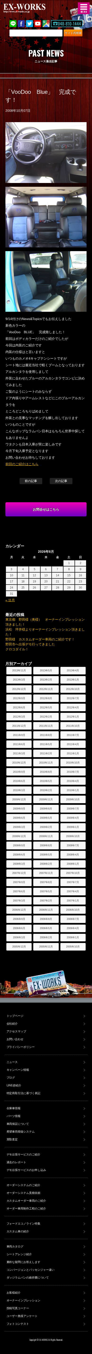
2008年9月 (19, 845)
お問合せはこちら (46, 509)
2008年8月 (46, 845)
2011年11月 (46, 725)
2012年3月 (19, 716)
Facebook (21, 23)
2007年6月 (19, 891)
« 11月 (10, 600)
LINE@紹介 (14, 1085)
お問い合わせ (15, 1039)
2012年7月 (73, 698)
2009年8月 (46, 808)
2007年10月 (73, 873)
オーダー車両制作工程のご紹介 (26, 1208)
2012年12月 (19, 689)
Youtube (37, 23)
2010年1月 (73, 790)
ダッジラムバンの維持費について (28, 1277)
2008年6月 (19, 854)
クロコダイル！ (17, 649)
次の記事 (61, 481)
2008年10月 (73, 836)
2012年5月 (46, 707)
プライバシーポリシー (21, 1047)
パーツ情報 (14, 1116)
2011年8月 (46, 735)
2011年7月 (73, 735)
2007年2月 (46, 900)
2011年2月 (46, 753)
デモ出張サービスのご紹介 (24, 1154)
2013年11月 (19, 670)
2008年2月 (46, 863)
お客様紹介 (14, 1292)
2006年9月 (19, 919)
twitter (29, 23)
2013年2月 (46, 679)
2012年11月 (46, 689)
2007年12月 (19, 873)
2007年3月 (19, 900)
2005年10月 (73, 946)
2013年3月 (19, 679)
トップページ (15, 1016)
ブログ (11, 1077)
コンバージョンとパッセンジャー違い (31, 1269)
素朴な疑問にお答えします (24, 1262)
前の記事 (31, 481)
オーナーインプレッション (24, 1300)
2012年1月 (73, 716)
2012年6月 (19, 707)
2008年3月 (19, 863)
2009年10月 (73, 799)
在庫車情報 (14, 1108)
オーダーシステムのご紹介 (24, 1185)
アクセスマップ (16, 1031)
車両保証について (18, 1124)
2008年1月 (73, 863)
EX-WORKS (31, 8)
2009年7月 (73, 808)
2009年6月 (19, 817)
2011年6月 (19, 744)
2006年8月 (46, 919)
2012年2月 (46, 716)
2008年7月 (73, 845)
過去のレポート (16, 1162)
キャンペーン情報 (18, 1070)
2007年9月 (19, 882)
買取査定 (12, 1139)
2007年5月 (46, 891)
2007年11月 (46, 873)
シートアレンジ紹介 (19, 1254)
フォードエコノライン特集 (24, 1223)
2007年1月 (73, 900)
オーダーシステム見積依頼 (24, 1193)
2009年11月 (46, 799)
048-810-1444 (69, 24)
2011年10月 (73, 725)
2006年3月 (19, 937)
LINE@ (13, 23)
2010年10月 (73, 762)
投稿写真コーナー (18, 1308)
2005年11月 (46, 946)
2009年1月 (73, 827)
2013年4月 (73, 670)
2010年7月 (73, 771)
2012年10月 (73, 689)
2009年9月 (19, 808)
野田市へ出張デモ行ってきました (30, 644)
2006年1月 (73, 937)
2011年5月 (46, 744)
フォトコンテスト (18, 1323)
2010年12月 (19, 762)
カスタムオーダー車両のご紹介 (26, 1200)
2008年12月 (19, 836)
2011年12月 (19, 725)
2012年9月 (19, 698)
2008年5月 (46, 854)
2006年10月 (73, 909)
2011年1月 (73, 753)
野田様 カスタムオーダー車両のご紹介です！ (40, 639)
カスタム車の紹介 (18, 1231)
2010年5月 (46, 781)
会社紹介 (12, 1023)
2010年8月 (46, 771)
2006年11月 (46, 909)
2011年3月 (19, 753)
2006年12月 (19, 909)
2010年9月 (19, 771)
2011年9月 (19, 735)
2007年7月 (73, 882)
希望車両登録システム (21, 1131)
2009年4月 (73, 817)
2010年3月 (19, 790)
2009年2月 (46, 827)
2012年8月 (46, 698)
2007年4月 (73, 891)
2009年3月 (19, 827)
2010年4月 (73, 781)
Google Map (46, 23)
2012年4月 (73, 707)
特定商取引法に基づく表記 (24, 1093)
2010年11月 (46, 762)
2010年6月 (19, 781)
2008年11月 (46, 836)
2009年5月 (46, 817)
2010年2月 (46, 790)
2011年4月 (73, 744)
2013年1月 (73, 679)
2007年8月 (46, 882)
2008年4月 (73, 854)
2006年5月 (46, 928)
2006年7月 (73, 919)
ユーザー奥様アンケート (22, 1316)
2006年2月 (46, 937)
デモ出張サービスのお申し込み (26, 1170)
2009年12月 (19, 799)
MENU (84, 8)
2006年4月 (73, 928)
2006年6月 (19, 928)
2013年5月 (46, 670)
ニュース (12, 1062)
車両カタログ (15, 1246)
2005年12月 (19, 946)
